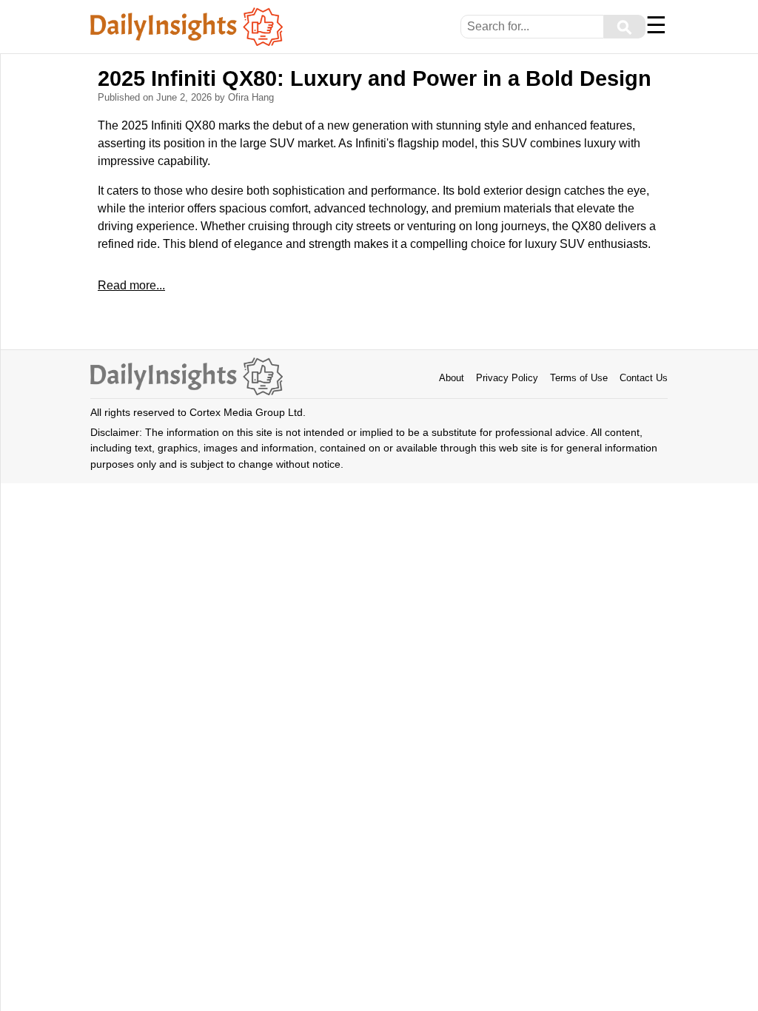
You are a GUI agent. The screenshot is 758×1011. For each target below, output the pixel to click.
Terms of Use (579, 377)
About (451, 377)
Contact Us (644, 377)
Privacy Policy (507, 377)
